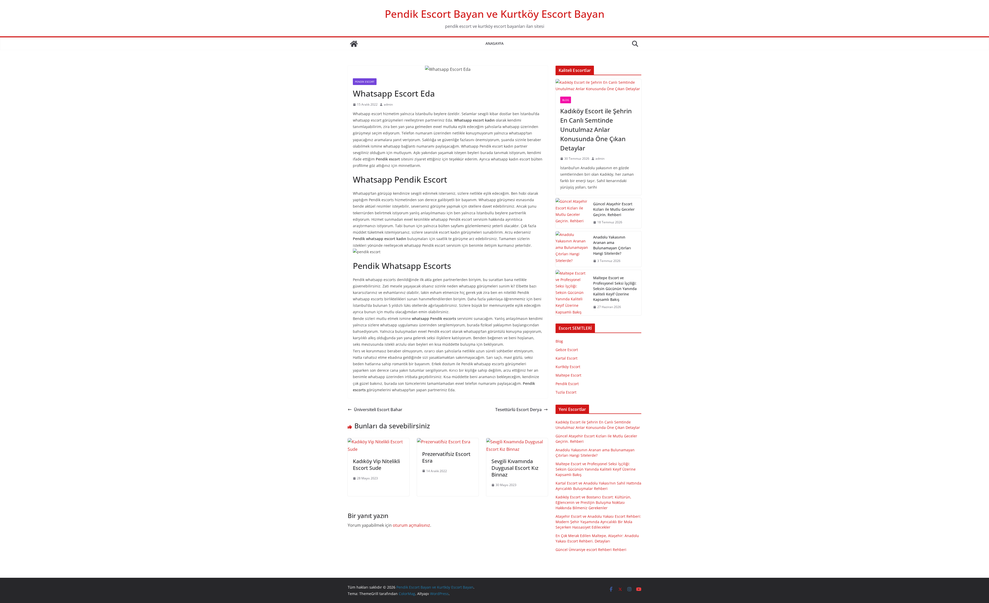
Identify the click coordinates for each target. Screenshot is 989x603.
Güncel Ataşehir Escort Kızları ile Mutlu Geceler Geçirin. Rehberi (614, 209)
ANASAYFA (494, 43)
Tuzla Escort (566, 392)
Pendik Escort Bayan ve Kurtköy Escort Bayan (494, 14)
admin (388, 104)
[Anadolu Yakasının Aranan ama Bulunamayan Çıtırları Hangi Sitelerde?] (572, 249)
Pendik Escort (364, 81)
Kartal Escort (566, 358)
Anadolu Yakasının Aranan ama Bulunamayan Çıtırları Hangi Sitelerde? (612, 245)
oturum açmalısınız (411, 525)
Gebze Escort (567, 349)
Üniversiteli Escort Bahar (378, 409)
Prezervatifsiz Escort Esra (446, 457)
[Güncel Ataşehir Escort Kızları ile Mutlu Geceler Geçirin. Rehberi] (572, 213)
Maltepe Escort (568, 375)
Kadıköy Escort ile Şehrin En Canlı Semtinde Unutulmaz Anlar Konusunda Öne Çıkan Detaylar (596, 129)
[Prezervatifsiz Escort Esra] (443, 442)
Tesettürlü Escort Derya (518, 409)
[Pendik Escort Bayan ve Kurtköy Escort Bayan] (354, 44)
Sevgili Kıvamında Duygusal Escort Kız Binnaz (514, 468)
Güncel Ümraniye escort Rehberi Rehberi (591, 549)
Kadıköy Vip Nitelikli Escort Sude (376, 464)
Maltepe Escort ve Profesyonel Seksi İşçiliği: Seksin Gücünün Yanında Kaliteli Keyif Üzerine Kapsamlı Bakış (615, 288)
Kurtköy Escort (568, 366)
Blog (565, 100)
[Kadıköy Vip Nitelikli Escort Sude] (378, 442)
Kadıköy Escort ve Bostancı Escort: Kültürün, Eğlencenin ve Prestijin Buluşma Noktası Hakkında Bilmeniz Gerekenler (593, 502)
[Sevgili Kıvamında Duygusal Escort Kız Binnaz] (517, 442)
